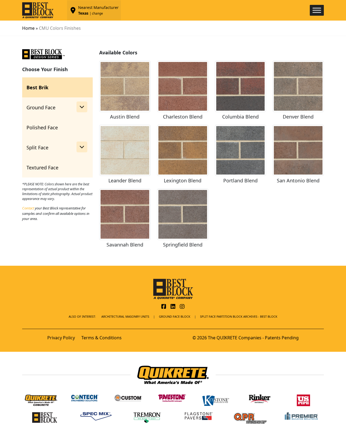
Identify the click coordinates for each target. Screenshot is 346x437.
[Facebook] (163, 307)
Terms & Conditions (101, 338)
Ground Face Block (174, 316)
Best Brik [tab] (37, 87)
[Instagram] (182, 307)
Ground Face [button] (40, 107)
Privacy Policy (61, 338)
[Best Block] (173, 289)
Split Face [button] (37, 147)
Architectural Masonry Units (125, 316)
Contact (28, 208)
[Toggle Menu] (316, 10)
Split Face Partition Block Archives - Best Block (238, 316)
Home (28, 28)
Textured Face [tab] (42, 167)
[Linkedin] (173, 307)
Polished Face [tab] (42, 127)
